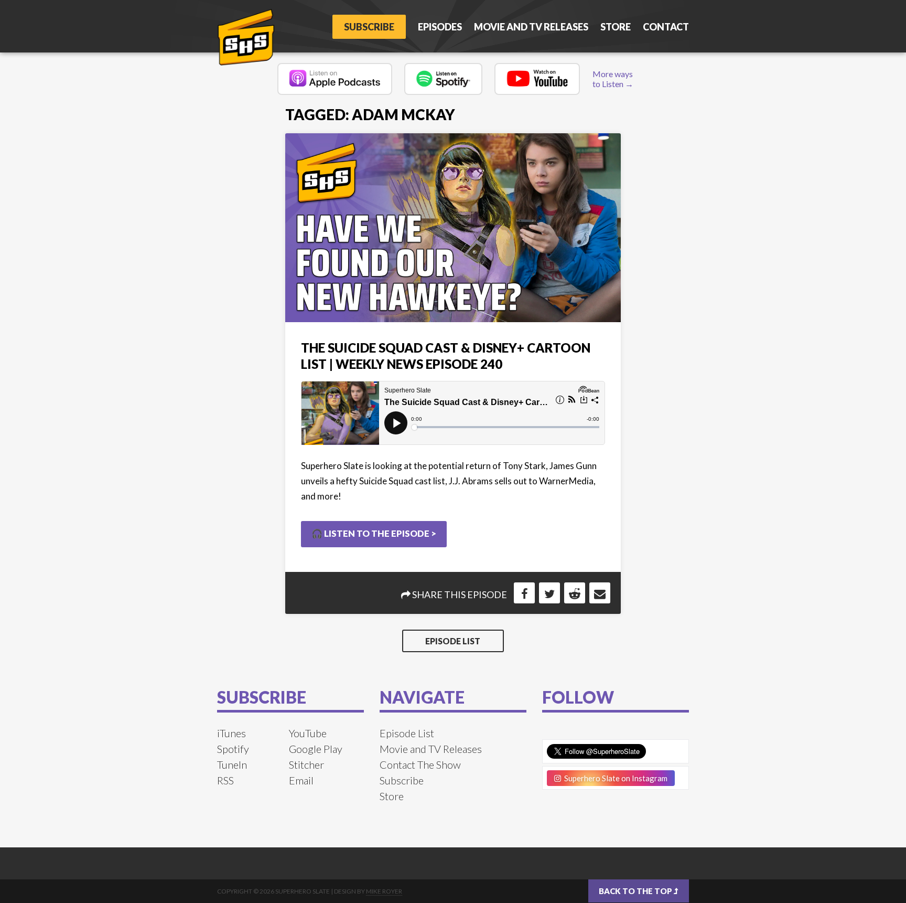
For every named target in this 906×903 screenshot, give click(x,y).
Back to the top (636, 891)
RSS (225, 780)
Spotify (233, 748)
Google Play (315, 748)
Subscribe (369, 27)
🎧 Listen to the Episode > (373, 533)
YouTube (308, 733)
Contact (666, 27)
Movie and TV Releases (531, 27)
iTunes (231, 733)
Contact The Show (420, 764)
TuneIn (232, 764)
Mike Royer (384, 891)
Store (615, 27)
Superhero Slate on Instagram (614, 778)
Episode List (452, 641)
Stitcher (306, 764)
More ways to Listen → (612, 79)
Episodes (440, 27)
